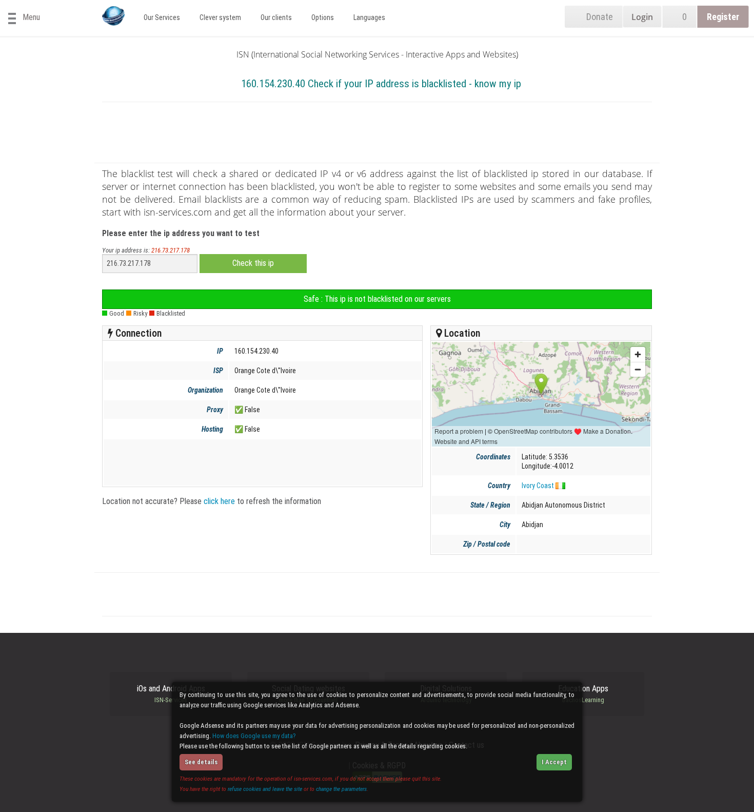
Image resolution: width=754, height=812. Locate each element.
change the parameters (341, 788)
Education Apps (583, 694)
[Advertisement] (377, 134)
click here (219, 501)
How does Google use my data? (254, 736)
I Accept (554, 762)
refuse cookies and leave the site (265, 788)
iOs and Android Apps (171, 694)
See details (201, 762)
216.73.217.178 (170, 250)
